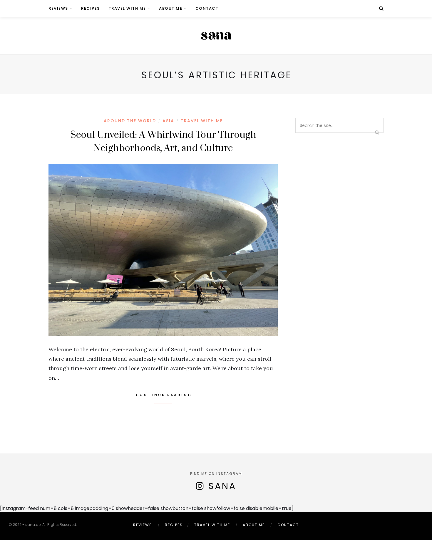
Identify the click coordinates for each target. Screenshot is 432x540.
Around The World (130, 121)
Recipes (90, 8)
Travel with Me (127, 8)
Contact (207, 8)
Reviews (58, 8)
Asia (168, 121)
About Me (170, 8)
